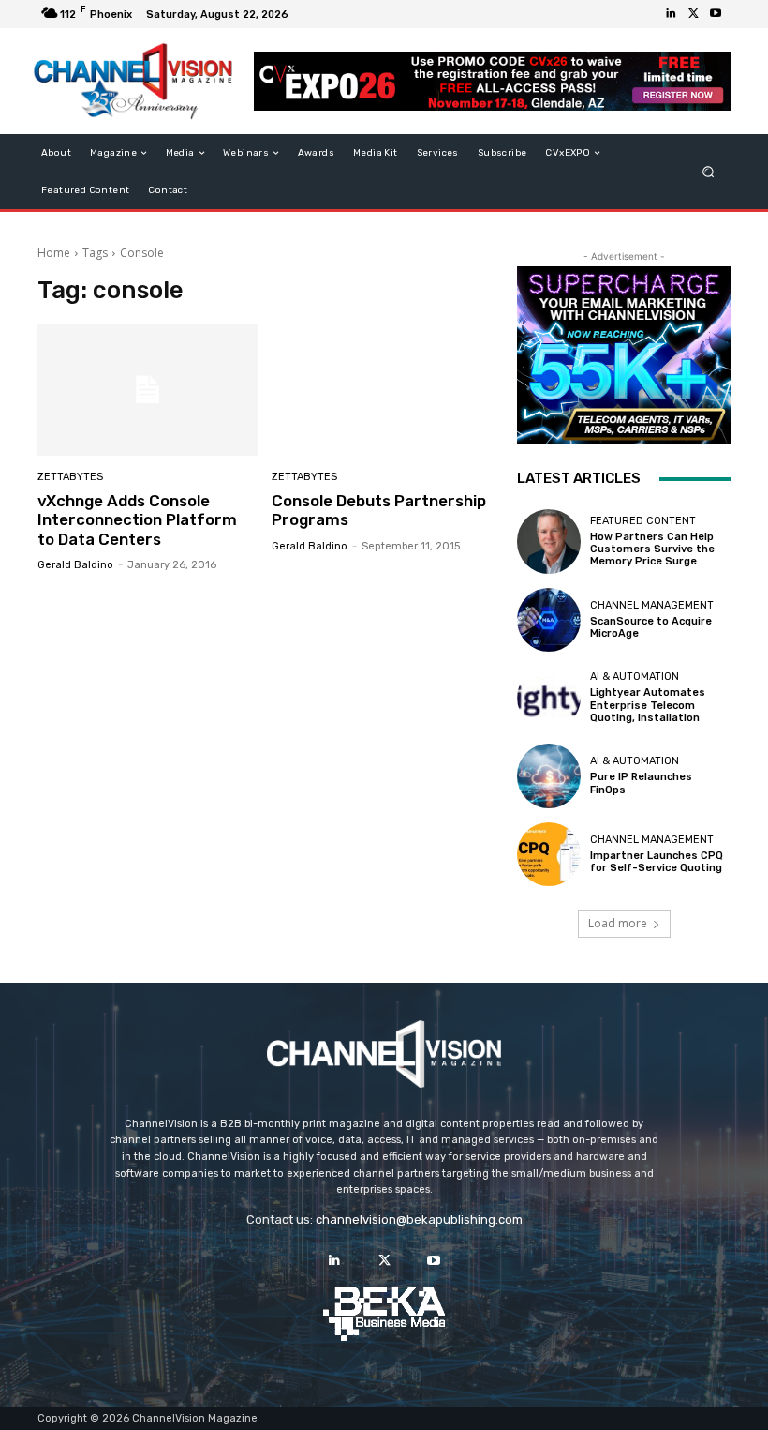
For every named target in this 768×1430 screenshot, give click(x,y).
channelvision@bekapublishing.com (419, 1219)
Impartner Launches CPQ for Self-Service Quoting (656, 862)
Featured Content (643, 521)
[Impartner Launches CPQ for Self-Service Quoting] (549, 854)
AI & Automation (634, 676)
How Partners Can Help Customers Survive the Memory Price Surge (652, 549)
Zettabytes (70, 477)
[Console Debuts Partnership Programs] (382, 390)
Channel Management (652, 605)
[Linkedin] (670, 14)
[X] (693, 14)
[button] (708, 172)
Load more (617, 923)
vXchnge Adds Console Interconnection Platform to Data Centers (137, 520)
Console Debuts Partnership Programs (379, 510)
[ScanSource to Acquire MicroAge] (549, 620)
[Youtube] (715, 14)
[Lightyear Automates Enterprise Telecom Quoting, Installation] (549, 698)
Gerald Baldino (75, 565)
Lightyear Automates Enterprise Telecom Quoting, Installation (647, 704)
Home (53, 253)
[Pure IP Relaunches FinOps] (549, 775)
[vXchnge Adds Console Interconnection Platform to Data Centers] (147, 390)
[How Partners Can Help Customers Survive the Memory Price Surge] (549, 541)
